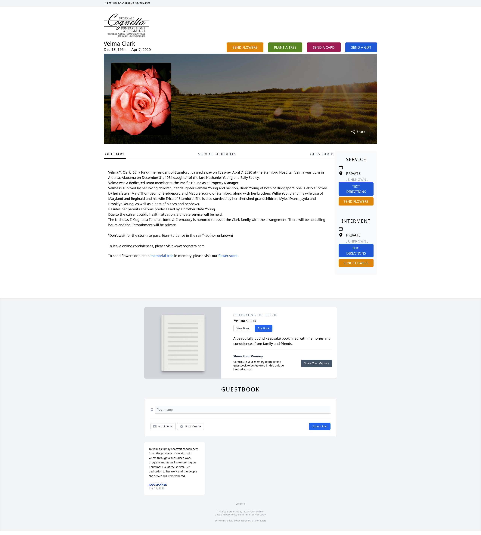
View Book (243, 328)
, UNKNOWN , (357, 179)
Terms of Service (250, 514)
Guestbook (321, 154)
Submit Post (319, 426)
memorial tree (162, 255)
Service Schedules (217, 154)
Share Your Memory (316, 363)
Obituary (114, 154)
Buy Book (263, 328)
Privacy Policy (230, 514)
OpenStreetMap (244, 520)
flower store (227, 255)
